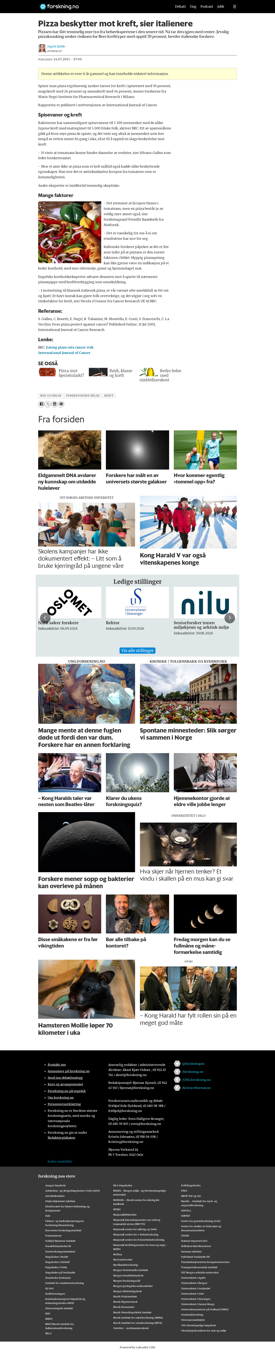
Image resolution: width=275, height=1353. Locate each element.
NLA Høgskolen (122, 1185)
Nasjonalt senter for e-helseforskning (136, 1234)
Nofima (117, 1254)
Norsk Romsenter (124, 1306)
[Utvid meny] (234, 6)
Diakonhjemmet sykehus (60, 1201)
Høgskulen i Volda (56, 1267)
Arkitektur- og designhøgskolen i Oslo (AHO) (72, 1190)
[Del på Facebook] (41, 404)
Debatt (180, 6)
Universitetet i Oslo (192, 1293)
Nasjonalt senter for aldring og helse (135, 1229)
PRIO (184, 1190)
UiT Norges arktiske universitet (200, 1272)
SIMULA (186, 1210)
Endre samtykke (60, 1161)
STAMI (185, 1235)
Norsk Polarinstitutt (125, 1296)
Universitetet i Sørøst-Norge (198, 1304)
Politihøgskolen (191, 1185)
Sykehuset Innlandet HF (195, 1256)
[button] (45, 618)
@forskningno (193, 1064)
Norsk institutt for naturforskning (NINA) (138, 1317)
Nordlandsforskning (125, 1264)
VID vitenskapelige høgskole (198, 1325)
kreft (109, 395)
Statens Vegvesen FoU (194, 1240)
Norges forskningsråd (126, 1280)
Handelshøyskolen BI (58, 1246)
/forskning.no (192, 1072)
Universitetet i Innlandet (195, 1288)
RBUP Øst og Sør (191, 1195)
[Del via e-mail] (61, 404)
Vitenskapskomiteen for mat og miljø (203, 1330)
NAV (47, 1313)
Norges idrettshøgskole (127, 1291)
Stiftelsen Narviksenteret (196, 1246)
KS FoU (49, 1288)
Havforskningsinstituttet (60, 1251)
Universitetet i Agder (193, 1277)
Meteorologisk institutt (59, 1308)
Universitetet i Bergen (194, 1282)
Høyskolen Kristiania (58, 1277)
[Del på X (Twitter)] (48, 404)
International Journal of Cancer (64, 353)
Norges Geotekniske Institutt (130, 1270)
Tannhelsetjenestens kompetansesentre (205, 1261)
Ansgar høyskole (55, 1185)
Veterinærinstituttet (193, 1319)
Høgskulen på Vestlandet (60, 1272)
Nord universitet (122, 1259)
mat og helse (50, 395)
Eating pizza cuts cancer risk (70, 347)
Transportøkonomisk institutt (199, 1267)
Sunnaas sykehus (191, 1251)
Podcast (207, 6)
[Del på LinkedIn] (54, 404)
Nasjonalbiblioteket (125, 1214)
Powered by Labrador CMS (137, 1347)
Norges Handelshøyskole (128, 1275)
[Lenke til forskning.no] (102, 5)
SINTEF (185, 1215)
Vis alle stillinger (137, 650)
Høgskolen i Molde (56, 1256)
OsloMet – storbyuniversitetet (131, 1328)
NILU (48, 1333)
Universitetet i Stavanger (196, 1298)
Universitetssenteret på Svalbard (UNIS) (205, 1309)
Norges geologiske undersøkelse (133, 1285)
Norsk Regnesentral (125, 1301)
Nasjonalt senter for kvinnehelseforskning (139, 1239)
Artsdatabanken (55, 1195)
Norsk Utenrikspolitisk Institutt (132, 1312)
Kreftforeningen (55, 1293)
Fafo (47, 1215)
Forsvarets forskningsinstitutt (63, 1230)
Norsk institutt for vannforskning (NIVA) (137, 1322)
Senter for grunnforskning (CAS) (201, 1220)
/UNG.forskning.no (196, 1080)
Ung (193, 6)
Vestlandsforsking (192, 1314)
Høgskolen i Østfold (57, 1261)
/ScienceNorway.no (196, 1088)
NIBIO (49, 1318)
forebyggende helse (83, 395)
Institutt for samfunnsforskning (64, 1282)
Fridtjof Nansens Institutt (60, 1240)
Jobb (220, 6)
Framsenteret (53, 1235)
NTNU (116, 1209)
